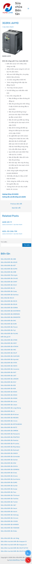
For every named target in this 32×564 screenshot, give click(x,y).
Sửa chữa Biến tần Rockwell (10, 450)
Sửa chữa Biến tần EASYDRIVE (10, 311)
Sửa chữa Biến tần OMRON (9, 430)
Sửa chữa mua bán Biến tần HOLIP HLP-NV (14, 548)
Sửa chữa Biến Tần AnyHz (9, 275)
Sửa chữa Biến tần (18, 8)
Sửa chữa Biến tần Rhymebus (10, 447)
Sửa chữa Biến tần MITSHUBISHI (11, 424)
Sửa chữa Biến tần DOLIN (9, 304)
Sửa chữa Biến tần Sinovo (9, 476)
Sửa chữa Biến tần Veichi (9, 511)
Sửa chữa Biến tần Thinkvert (10, 495)
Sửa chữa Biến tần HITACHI (9, 346)
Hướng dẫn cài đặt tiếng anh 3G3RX (14, 197)
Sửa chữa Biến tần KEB (8, 388)
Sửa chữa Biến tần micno (9, 421)
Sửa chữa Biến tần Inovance (10, 369)
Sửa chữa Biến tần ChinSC (9, 278)
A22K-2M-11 (7, 222)
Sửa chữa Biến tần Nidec (9, 531)
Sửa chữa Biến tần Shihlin (9, 466)
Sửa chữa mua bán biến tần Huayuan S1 (14, 541)
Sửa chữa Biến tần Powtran (9, 440)
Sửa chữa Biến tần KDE (8, 385)
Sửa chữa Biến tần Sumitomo (10, 479)
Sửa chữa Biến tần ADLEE (9, 262)
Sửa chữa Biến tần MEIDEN (9, 417)
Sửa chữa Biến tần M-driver (10, 414)
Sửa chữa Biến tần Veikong (9, 515)
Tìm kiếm (4, 242)
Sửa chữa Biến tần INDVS (9, 366)
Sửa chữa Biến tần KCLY (8, 382)
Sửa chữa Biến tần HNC (8, 349)
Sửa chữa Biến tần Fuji (8, 330)
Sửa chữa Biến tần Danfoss (10, 294)
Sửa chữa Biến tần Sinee (9, 472)
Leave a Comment (7, 224)
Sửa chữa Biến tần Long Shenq (11, 408)
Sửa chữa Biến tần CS (8, 288)
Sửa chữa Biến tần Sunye (9, 489)
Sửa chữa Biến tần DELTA (9, 301)
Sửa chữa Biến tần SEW (8, 463)
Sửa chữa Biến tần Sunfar (9, 485)
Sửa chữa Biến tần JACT (8, 375)
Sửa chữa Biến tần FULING (9, 333)
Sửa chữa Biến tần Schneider (10, 456)
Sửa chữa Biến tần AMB (8, 272)
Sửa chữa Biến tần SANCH (9, 453)
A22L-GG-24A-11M (9, 231)
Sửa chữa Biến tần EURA (9, 324)
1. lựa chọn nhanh (8, 27)
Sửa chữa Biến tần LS (8, 411)
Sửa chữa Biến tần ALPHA (9, 269)
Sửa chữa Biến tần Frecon (9, 327)
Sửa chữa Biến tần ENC (8, 320)
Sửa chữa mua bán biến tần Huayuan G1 (14, 544)
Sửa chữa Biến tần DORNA (9, 307)
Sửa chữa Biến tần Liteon (9, 405)
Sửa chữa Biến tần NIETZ (9, 427)
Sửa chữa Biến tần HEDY (9, 343)
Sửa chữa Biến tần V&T (8, 505)
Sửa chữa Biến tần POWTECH (10, 437)
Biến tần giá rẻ (5, 337)
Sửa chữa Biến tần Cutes (9, 291)
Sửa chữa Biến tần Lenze (9, 401)
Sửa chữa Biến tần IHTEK (9, 362)
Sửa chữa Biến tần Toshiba (9, 498)
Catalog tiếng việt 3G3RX (10, 194)
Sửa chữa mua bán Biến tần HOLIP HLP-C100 (15, 551)
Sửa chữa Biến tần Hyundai (10, 359)
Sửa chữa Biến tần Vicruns (9, 518)
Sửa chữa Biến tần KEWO (9, 392)
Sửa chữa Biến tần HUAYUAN (10, 356)
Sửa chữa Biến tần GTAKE (9, 340)
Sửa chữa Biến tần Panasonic (10, 434)
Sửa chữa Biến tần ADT (8, 265)
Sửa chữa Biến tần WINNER (10, 524)
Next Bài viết (16, 208)
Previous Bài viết (16, 204)
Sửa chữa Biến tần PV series (10, 443)
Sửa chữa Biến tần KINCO (9, 395)
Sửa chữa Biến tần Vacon (9, 508)
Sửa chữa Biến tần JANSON (9, 379)
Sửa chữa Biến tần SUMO (9, 482)
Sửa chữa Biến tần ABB (8, 259)
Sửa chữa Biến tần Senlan (9, 460)
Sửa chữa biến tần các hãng (10, 538)
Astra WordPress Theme (17, 560)
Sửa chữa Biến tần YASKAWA (10, 528)
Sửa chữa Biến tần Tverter (9, 502)
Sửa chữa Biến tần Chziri (9, 285)
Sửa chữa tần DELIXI (7, 298)
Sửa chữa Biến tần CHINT (9, 282)
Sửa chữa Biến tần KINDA (9, 398)
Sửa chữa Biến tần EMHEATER (10, 317)
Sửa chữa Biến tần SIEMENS (10, 469)
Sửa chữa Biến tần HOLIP (9, 353)
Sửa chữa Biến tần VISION (9, 521)
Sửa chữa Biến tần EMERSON (10, 314)
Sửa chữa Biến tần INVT (8, 372)
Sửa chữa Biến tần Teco (8, 492)
